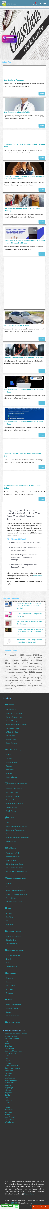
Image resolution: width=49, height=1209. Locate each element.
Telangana (9, 1112)
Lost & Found (10, 985)
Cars (7, 823)
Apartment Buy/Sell (12, 853)
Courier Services (11, 944)
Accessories (10, 770)
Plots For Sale (11, 860)
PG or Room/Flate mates (14, 868)
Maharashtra (9, 1083)
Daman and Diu (10, 1053)
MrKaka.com (37, 576)
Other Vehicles (11, 841)
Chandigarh (9, 1046)
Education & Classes (15, 950)
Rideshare (9, 993)
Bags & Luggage (11, 762)
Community (11, 973)
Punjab (7, 1102)
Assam (7, 1041)
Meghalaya (9, 1088)
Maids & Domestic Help (14, 717)
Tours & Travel (11, 739)
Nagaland (8, 1092)
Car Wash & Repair (12, 728)
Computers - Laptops (13, 796)
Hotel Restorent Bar (12, 1016)
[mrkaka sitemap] (31, 1205)
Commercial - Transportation (15, 830)
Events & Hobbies (12, 1008)
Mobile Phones (11, 811)
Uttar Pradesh (10, 1117)
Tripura (7, 1114)
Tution (8, 963)
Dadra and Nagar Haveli (13, 1051)
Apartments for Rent (12, 857)
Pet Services (10, 736)
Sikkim (7, 1107)
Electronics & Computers (17, 784)
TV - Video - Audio (12, 792)
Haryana (8, 1063)
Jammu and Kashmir (12, 1068)
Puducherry (9, 1100)
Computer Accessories (13, 800)
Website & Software (12, 732)
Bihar (7, 1043)
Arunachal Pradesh (12, 1039)
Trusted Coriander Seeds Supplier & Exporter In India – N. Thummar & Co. (30, 631)
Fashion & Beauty (14, 750)
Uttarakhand (9, 1119)
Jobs (9, 908)
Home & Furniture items (17, 878)
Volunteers (9, 989)
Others (9, 1000)
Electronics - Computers (14, 713)
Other (7, 1097)
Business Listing (13, 1022)
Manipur (8, 1085)
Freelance (9, 924)
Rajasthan (8, 1105)
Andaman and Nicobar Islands (16, 1034)
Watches (9, 773)
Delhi (7, 1056)
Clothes (8, 755)
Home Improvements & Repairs (16, 724)
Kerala (7, 1075)
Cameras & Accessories (14, 789)
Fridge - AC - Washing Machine (16, 894)
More (42, 93)
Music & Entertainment (13, 1005)
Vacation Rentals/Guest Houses (16, 871)
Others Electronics (12, 807)
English (8, 959)
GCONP (13, 1203)
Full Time (9, 913)
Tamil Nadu (9, 1110)
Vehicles (11, 818)
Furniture (9, 883)
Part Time (9, 917)
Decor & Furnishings (13, 887)
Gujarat (7, 1061)
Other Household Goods (14, 902)
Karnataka (8, 1073)
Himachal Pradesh (11, 1066)
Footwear (9, 766)
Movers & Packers (14, 931)
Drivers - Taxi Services (13, 936)
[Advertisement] (24, 35)
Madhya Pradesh (11, 1080)
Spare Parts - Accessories (14, 834)
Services (10, 705)
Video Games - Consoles (14, 803)
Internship (9, 921)
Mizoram (8, 1090)
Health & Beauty (11, 721)
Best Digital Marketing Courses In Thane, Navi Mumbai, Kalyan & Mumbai (29, 605)
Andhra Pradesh (11, 1036)
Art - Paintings (11, 898)
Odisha (7, 1095)
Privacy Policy (29, 1194)
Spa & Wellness (11, 743)
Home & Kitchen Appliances (15, 890)
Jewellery (9, 758)
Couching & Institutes (13, 955)
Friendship (9, 978)
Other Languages (11, 966)
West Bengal (9, 1122)
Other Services (11, 710)
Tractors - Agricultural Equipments (17, 837)
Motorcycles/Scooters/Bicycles (16, 826)
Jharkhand (9, 1070)
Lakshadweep (10, 1078)
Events (8, 982)
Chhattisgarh (9, 1048)
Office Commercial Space (14, 864)
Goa (6, 1058)
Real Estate (11, 848)
